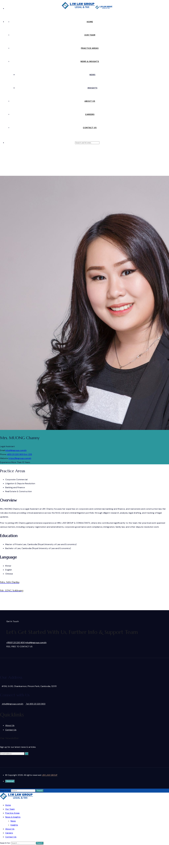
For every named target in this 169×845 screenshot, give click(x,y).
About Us (89, 101)
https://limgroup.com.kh (19, 458)
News (92, 74)
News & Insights (90, 61)
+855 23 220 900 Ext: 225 (19, 454)
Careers (90, 114)
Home (90, 22)
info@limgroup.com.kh (16, 450)
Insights (92, 88)
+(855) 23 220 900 (15, 642)
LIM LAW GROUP (49, 775)
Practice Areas (90, 48)
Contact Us (90, 127)
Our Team (89, 35)
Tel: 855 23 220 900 (35, 703)
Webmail (10, 781)
